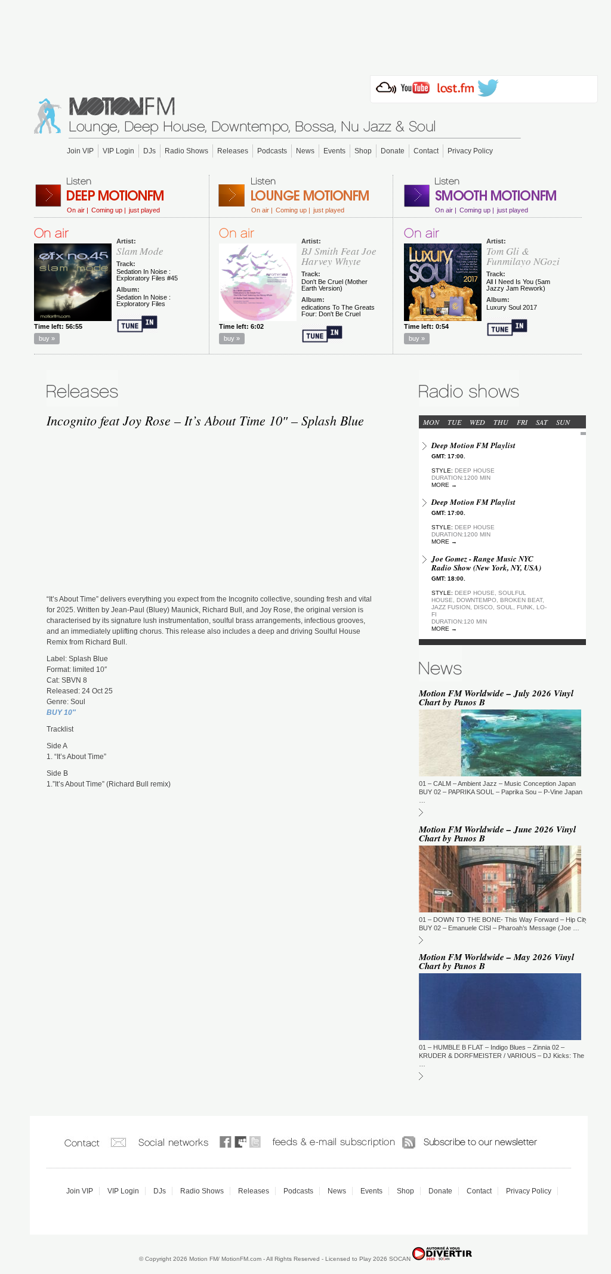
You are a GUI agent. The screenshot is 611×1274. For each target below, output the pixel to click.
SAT (542, 422)
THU (500, 422)
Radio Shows (186, 151)
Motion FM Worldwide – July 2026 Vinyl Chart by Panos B (496, 697)
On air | (77, 210)
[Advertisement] (305, 34)
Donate (393, 151)
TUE (454, 422)
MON (431, 422)
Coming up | (108, 210)
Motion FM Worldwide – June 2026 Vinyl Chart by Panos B (497, 833)
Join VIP (80, 151)
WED (477, 422)
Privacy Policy (470, 151)
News (305, 151)
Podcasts (272, 151)
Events (334, 151)
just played (144, 210)
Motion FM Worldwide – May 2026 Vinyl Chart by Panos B (496, 961)
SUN (563, 422)
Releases (232, 151)
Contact (426, 151)
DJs (149, 151)
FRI (522, 422)
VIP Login (118, 151)
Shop (363, 151)
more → (444, 485)
